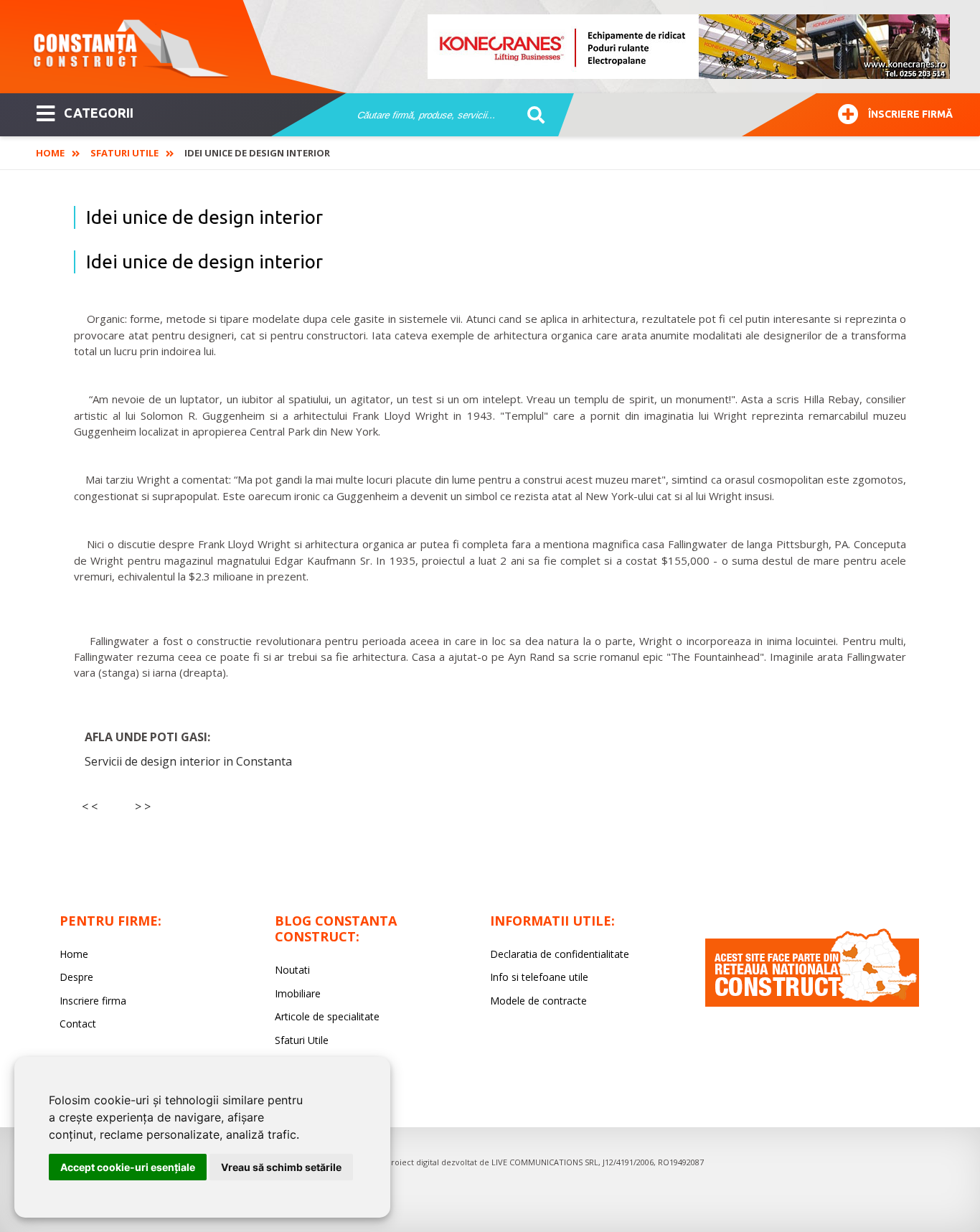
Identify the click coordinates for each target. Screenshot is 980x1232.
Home (50, 152)
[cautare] (531, 115)
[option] (689, 46)
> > (143, 806)
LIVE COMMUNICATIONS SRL (544, 1162)
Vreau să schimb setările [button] (281, 1167)
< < (90, 806)
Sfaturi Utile (124, 152)
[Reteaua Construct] (812, 1003)
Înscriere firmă (910, 114)
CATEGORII (98, 112)
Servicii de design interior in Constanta (188, 761)
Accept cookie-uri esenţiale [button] (127, 1167)
